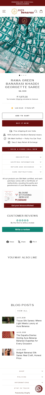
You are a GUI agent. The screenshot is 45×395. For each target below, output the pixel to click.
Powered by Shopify (22, 393)
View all (22, 311)
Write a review (22, 229)
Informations (21, 382)
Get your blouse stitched (23, 205)
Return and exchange (22, 167)
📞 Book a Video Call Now (22, 149)
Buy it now (22, 123)
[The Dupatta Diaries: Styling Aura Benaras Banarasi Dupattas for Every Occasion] (8, 334)
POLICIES (21, 377)
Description (22, 157)
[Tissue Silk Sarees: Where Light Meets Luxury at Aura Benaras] (8, 320)
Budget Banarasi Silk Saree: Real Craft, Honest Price (28, 355)
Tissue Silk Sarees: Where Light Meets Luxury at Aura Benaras (29, 323)
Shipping (19, 99)
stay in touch (21, 388)
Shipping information (22, 162)
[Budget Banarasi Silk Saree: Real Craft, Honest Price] (8, 352)
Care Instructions (22, 172)
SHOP (21, 371)
